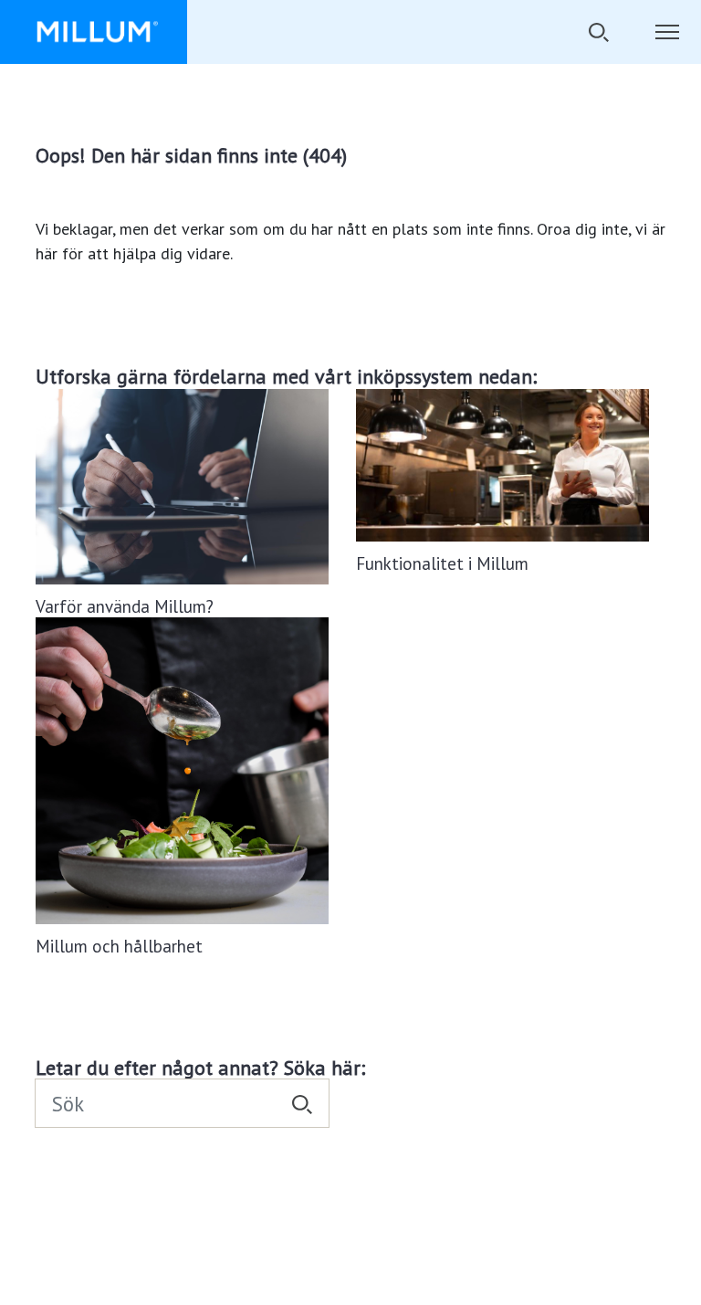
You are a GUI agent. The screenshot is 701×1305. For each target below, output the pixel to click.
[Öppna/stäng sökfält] (598, 32)
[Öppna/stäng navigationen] (667, 32)
